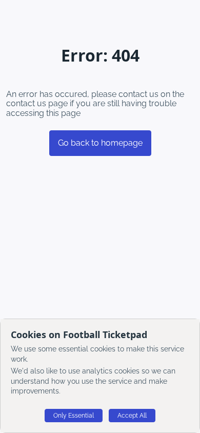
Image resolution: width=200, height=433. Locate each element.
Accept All (132, 415)
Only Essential (73, 415)
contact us (26, 103)
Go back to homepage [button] (100, 143)
